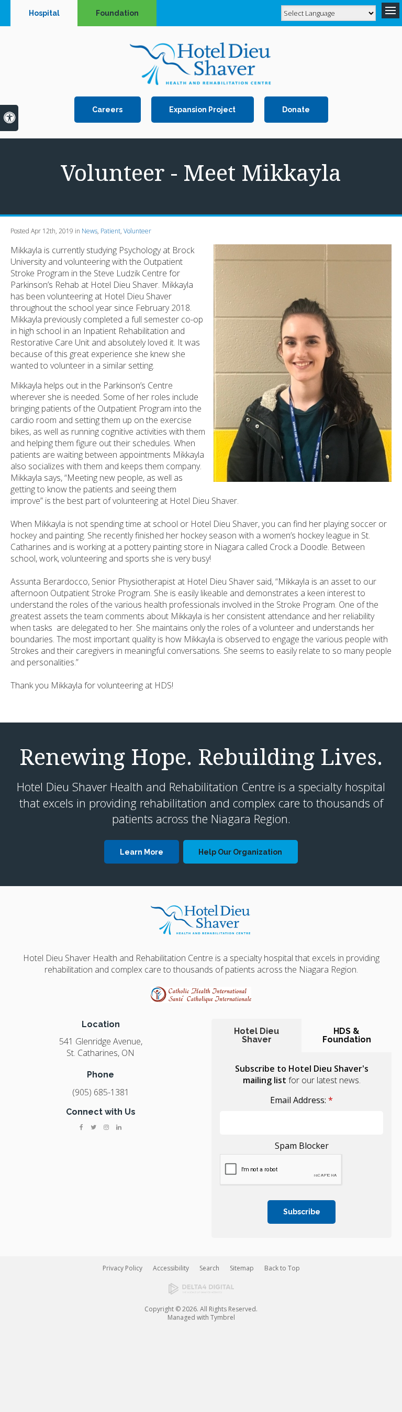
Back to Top (282, 1268)
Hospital (44, 13)
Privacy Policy (122, 1268)
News (89, 231)
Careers (107, 109)
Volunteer (137, 231)
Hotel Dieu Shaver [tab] (256, 1035)
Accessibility (171, 1268)
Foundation (117, 13)
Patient (110, 231)
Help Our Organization (240, 852)
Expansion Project (202, 109)
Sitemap (242, 1268)
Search (209, 1268)
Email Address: (301, 1100)
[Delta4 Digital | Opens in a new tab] (201, 1289)
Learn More (141, 852)
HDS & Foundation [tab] (346, 1035)
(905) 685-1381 (100, 1092)
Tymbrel (222, 1317)
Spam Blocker (302, 1145)
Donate (296, 109)
